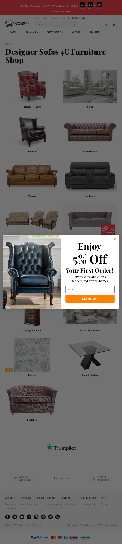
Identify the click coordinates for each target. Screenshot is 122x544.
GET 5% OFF (90, 299)
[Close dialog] (115, 238)
